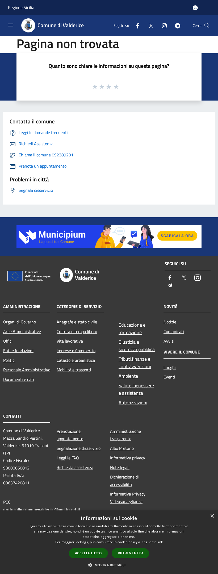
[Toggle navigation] (10, 25)
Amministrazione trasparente (125, 435)
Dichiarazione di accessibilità (124, 481)
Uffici (7, 341)
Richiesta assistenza (75, 467)
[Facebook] (135, 25)
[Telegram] (175, 25)
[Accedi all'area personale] (195, 8)
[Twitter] (149, 25)
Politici (9, 360)
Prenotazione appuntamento (70, 435)
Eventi (169, 377)
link (160, 542)
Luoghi (170, 367)
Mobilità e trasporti (74, 370)
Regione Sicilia (21, 7)
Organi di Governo (19, 322)
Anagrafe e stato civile (77, 322)
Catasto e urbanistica (76, 360)
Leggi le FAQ (68, 458)
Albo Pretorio (122, 448)
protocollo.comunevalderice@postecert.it (41, 509)
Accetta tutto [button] (88, 553)
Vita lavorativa (70, 341)
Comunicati (174, 331)
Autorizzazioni (133, 402)
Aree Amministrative (22, 331)
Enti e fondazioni (18, 350)
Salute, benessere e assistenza (136, 389)
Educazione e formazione (132, 328)
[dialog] (109, 542)
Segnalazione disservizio (78, 448)
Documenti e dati (18, 379)
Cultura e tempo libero (77, 331)
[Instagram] (162, 25)
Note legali (119, 467)
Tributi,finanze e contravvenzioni (135, 362)
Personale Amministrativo (26, 370)
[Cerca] (207, 25)
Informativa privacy (127, 458)
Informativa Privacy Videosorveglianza (127, 498)
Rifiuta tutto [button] (130, 553)
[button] (108, 565)
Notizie (170, 322)
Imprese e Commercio (76, 350)
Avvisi (169, 341)
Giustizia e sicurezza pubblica (137, 345)
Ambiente (128, 376)
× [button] (212, 516)
